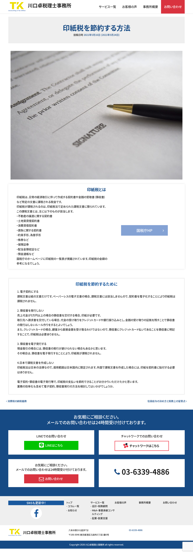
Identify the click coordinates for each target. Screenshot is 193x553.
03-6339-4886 (144, 471)
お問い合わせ (173, 7)
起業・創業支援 (100, 518)
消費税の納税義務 (17, 401)
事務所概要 (150, 7)
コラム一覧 (73, 506)
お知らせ (72, 510)
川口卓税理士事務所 (49, 5)
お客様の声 (129, 7)
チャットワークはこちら (144, 446)
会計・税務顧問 (100, 506)
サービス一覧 (107, 7)
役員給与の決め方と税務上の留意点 (166, 401)
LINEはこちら (53, 445)
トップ (69, 502)
